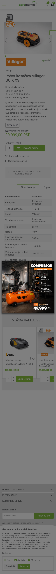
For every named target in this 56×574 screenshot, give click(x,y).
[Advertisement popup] (28, 287)
